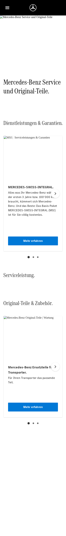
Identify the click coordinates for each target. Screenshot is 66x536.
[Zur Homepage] (33, 7)
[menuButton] (7, 7)
